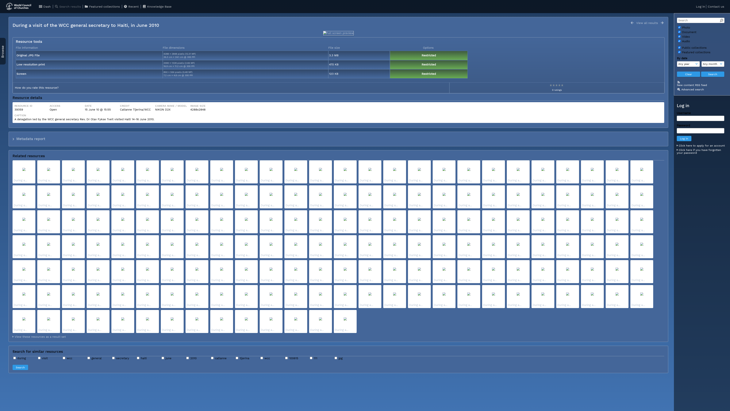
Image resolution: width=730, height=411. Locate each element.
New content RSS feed (692, 85)
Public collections (694, 47)
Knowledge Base (158, 6)
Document (688, 32)
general (96, 358)
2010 (193, 358)
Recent (133, 6)
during (21, 358)
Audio (685, 41)
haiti (143, 358)
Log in (700, 6)
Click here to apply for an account (701, 145)
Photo (685, 27)
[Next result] (662, 23)
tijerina (244, 358)
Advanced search (692, 89)
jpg (340, 358)
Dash (46, 6)
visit (44, 358)
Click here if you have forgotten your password (699, 151)
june (168, 358)
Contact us (716, 6)
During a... (20, 180)
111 (315, 358)
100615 (293, 358)
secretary (122, 358)
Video (685, 36)
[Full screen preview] (338, 33)
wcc (69, 358)
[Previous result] (632, 23)
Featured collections (104, 6)
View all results (647, 23)
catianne (220, 358)
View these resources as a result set (40, 337)
